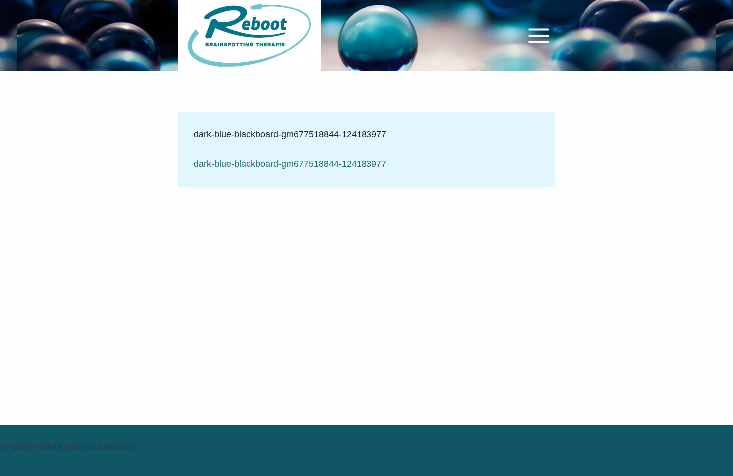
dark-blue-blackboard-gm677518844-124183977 (290, 164)
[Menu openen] (537, 35)
